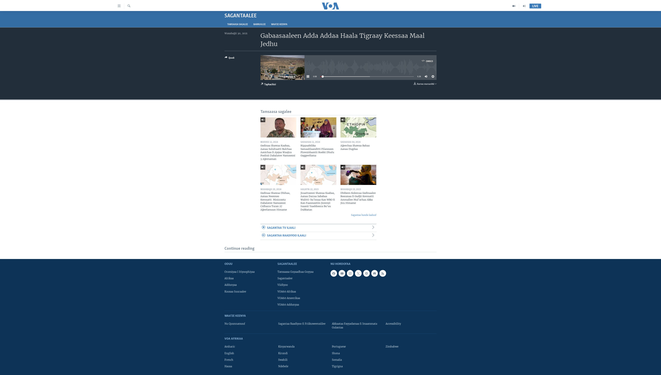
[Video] (514, 6)
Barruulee (259, 24)
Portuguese (339, 346)
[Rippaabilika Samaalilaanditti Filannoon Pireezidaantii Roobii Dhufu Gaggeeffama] (318, 127)
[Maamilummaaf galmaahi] (374, 273)
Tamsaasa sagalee (237, 24)
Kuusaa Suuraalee (235, 291)
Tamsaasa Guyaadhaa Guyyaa (295, 271)
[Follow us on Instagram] (350, 273)
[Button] (229, 58)
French (228, 359)
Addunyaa (230, 284)
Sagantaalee (284, 278)
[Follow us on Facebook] (333, 273)
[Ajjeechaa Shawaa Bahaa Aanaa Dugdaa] (358, 127)
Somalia (337, 359)
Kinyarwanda (286, 346)
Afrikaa (229, 278)
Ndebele (283, 366)
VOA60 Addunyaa (288, 304)
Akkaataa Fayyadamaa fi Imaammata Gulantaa (354, 325)
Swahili (282, 359)
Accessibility (393, 323)
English (229, 353)
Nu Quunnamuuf (234, 323)
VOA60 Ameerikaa (288, 298)
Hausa (228, 366)
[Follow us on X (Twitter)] (358, 273)
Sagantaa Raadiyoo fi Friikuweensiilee (302, 323)
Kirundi (283, 353)
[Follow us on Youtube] (342, 273)
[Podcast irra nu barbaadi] (366, 273)
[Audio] (524, 6)
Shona (336, 353)
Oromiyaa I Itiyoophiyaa (239, 271)
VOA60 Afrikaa (286, 291)
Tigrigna (337, 366)
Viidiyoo (282, 284)
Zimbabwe (392, 346)
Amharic (229, 346)
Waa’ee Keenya (279, 24)
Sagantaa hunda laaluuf (363, 215)
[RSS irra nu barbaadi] (382, 273)
